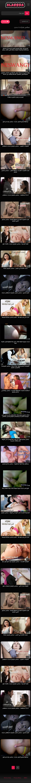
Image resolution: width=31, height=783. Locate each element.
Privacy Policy (17, 778)
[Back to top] (26, 778)
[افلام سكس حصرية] (15, 5)
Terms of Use (7, 778)
